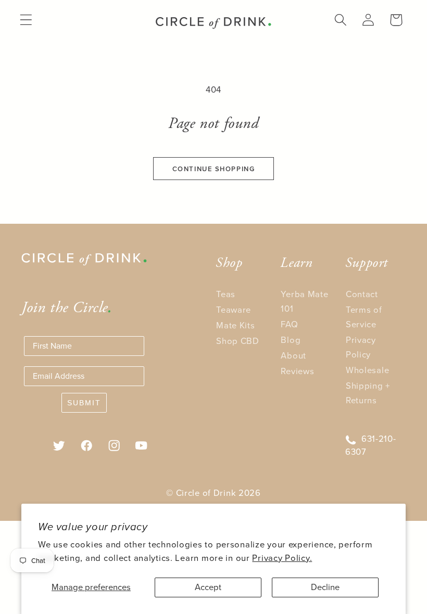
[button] (26, 20)
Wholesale (367, 370)
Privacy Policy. (282, 558)
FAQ (289, 324)
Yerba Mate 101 (304, 301)
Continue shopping (213, 169)
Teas (225, 294)
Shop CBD (237, 341)
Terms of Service (364, 317)
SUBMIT (84, 403)
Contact (362, 294)
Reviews (297, 371)
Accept (208, 587)
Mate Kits (235, 325)
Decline (325, 587)
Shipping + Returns (368, 393)
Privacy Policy (361, 347)
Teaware (233, 309)
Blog (290, 340)
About (293, 355)
